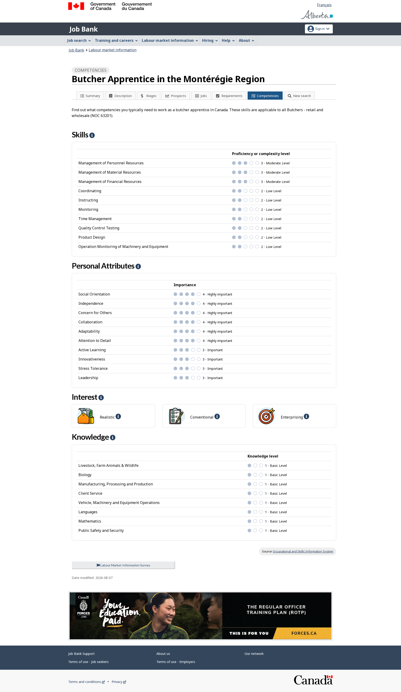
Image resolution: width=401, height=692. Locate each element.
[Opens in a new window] (200, 616)
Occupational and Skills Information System (303, 551)
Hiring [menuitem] (207, 40)
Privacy (119, 681)
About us (163, 653)
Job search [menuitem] (77, 40)
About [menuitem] (244, 40)
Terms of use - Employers (175, 662)
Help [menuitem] (226, 40)
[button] (92, 135)
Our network (254, 653)
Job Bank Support (81, 653)
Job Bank (83, 29)
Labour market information (112, 49)
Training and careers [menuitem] (114, 40)
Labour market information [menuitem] (168, 40)
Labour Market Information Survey (125, 565)
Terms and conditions (86, 681)
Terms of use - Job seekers (88, 662)
